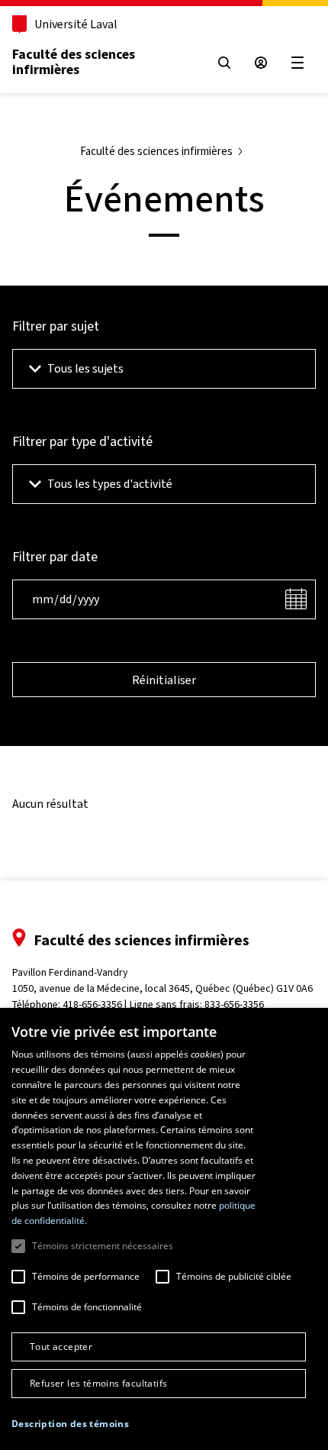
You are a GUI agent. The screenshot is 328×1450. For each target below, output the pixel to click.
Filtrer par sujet (55, 326)
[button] (70, 1424)
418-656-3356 (92, 1004)
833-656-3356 (234, 1004)
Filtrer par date (55, 556)
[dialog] (164, 1229)
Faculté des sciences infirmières (73, 62)
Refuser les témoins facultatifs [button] (98, 1383)
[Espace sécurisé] (261, 62)
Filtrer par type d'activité (82, 441)
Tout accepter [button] (61, 1346)
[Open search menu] (224, 62)
